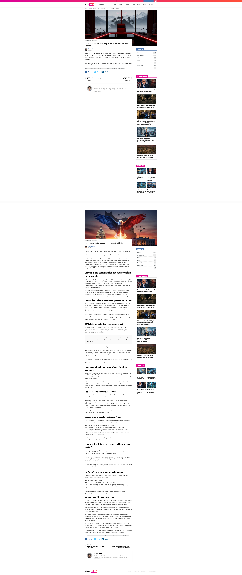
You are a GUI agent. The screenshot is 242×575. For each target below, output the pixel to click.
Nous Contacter (149, 1)
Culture (146, 57)
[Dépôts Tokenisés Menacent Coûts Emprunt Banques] (141, 171)
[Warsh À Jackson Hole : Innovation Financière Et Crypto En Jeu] (151, 185)
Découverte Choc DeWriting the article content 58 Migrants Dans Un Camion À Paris (146, 122)
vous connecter (91, 98)
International (88, 40)
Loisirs (146, 60)
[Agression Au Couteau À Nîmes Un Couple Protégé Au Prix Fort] (146, 99)
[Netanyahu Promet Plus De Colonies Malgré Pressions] (146, 149)
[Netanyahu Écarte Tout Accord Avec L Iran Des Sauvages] (146, 83)
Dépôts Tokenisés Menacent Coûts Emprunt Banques (141, 177)
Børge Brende (100, 68)
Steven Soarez (91, 48)
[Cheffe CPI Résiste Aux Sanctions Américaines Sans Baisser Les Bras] (146, 132)
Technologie (146, 62)
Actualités (146, 52)
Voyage (146, 68)
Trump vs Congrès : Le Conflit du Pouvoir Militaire (104, 243)
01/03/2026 (90, 50)
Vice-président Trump (117, 535)
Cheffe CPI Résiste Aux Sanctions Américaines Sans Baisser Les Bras (145, 140)
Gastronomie (146, 65)
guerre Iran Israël (100, 535)
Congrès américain (91, 535)
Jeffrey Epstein (121, 68)
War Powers (125, 535)
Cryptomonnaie (146, 55)
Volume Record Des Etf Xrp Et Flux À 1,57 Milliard (141, 191)
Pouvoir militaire (108, 535)
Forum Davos (114, 68)
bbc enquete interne (92, 68)
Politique (94, 40)
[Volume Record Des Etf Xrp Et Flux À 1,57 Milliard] (141, 185)
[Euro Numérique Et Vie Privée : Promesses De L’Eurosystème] (141, 371)
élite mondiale (107, 68)
